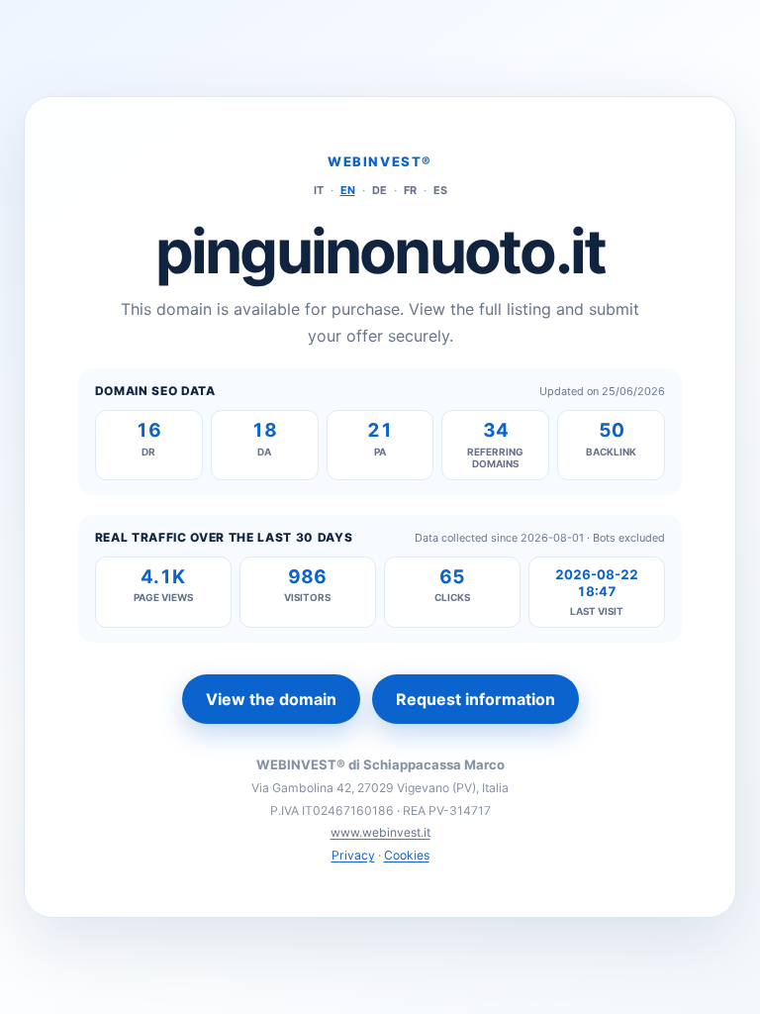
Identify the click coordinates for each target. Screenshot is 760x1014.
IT (319, 190)
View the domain (271, 699)
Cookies (406, 855)
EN (347, 190)
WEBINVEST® (380, 161)
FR (410, 190)
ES (440, 190)
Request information (475, 699)
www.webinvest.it (380, 832)
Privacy (353, 855)
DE (379, 190)
